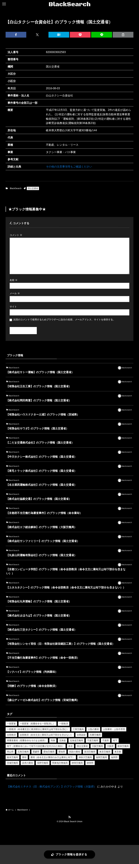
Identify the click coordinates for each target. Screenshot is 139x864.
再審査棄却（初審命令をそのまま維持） (27, 740)
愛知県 (61, 751)
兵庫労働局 (95, 735)
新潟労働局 (89, 751)
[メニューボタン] (4, 4)
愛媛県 (36, 751)
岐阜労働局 (123, 746)
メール (15, 293)
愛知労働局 (48, 751)
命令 (70, 746)
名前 (13, 280)
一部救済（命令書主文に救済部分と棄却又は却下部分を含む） (38, 729)
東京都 (117, 751)
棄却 (24, 757)
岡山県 (10, 751)
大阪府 (110, 746)
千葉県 (105, 740)
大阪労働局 (97, 746)
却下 (115, 740)
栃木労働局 (12, 757)
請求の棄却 (27, 763)
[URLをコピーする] (123, 35)
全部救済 (11, 735)
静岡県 (90, 763)
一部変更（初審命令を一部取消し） (37, 723)
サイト (13, 306)
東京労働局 (104, 751)
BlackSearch (16, 188)
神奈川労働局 (85, 757)
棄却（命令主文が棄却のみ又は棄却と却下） (53, 757)
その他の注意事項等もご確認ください (69, 166)
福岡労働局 (101, 757)
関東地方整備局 (60, 763)
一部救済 (63, 723)
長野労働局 (42, 763)
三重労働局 (78, 729)
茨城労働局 (12, 763)
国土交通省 (33, 188)
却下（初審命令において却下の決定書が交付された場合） (35, 746)
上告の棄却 (93, 729)
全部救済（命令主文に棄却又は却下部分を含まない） (46, 735)
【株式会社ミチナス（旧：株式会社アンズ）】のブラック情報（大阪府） (51, 786)
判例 (53, 740)
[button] (16, 35)
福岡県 (114, 757)
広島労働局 (23, 751)
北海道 (62, 740)
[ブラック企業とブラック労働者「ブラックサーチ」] (69, 4)
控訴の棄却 (74, 751)
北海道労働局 (76, 740)
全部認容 (81, 735)
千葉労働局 (92, 740)
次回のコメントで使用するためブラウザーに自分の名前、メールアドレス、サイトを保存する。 (64, 319)
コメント (16, 235)
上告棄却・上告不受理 (114, 729)
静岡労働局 (77, 763)
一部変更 (11, 723)
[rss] (69, 817)
